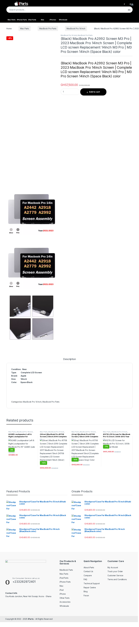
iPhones (53, 20)
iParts (31, 619)
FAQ (85, 579)
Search (129, 10)
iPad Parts (32, 20)
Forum (86, 595)
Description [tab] (69, 359)
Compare (88, 575)
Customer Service (115, 575)
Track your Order (115, 571)
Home (9, 28)
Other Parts (64, 598)
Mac (42, 20)
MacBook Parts (66, 570)
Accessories (65, 602)
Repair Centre (90, 587)
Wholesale (63, 20)
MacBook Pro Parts (47, 28)
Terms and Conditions (117, 579)
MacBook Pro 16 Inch (25, 432)
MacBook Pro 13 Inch (56, 432)
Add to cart (94, 92)
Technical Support (92, 583)
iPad (61, 590)
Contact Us (88, 571)
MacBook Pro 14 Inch (76, 28)
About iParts (89, 567)
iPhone (63, 594)
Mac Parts (11, 20)
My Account (113, 567)
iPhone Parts (22, 20)
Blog (86, 591)
